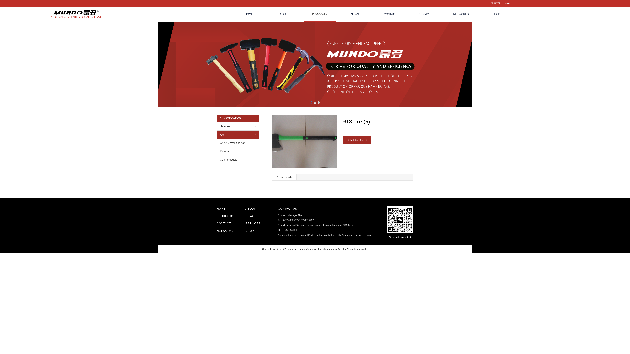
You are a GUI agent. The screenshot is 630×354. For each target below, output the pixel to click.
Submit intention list (357, 140)
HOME (249, 14)
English (507, 3)
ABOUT (284, 14)
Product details (284, 177)
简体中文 (496, 3)
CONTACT (390, 14)
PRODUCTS (319, 13)
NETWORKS (461, 14)
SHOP (496, 14)
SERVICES (425, 14)
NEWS (355, 14)
